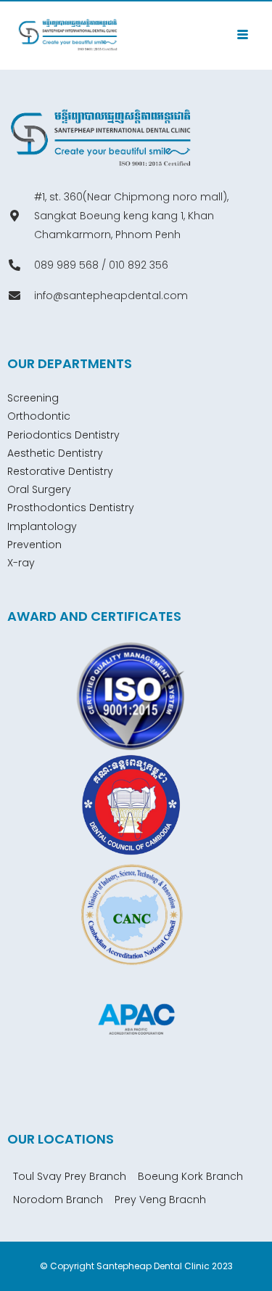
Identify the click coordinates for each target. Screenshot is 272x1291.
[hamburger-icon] (242, 36)
